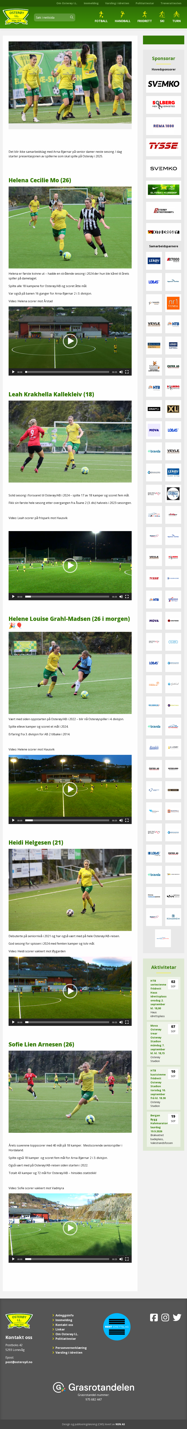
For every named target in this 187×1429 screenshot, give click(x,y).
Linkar (60, 1329)
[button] (70, 341)
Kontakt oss (64, 1325)
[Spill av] (13, 372)
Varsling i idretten (117, 3)
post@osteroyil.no (18, 1362)
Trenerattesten (171, 3)
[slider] (67, 372)
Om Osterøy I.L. (66, 3)
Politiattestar (145, 3)
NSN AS (120, 1424)
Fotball (101, 21)
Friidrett (145, 21)
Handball (123, 21)
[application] (70, 341)
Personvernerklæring (71, 1348)
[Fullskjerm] (127, 372)
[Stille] (121, 372)
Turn (176, 21)
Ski (162, 21)
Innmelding (91, 3)
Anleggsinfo (65, 1315)
